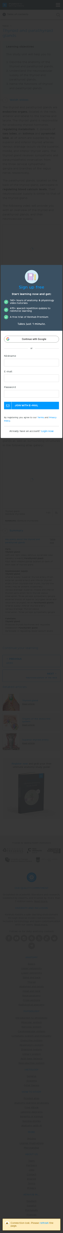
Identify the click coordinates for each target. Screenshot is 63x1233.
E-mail (8, 371)
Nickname (10, 356)
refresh (44, 1223)
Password (10, 387)
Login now (47, 431)
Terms (40, 418)
